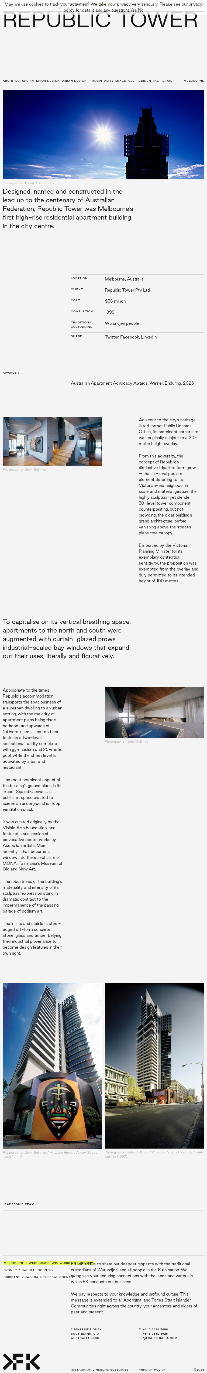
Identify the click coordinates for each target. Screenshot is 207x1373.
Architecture (16, 80)
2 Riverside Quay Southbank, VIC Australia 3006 (86, 1334)
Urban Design (74, 80)
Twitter (111, 337)
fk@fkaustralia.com (158, 1338)
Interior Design (45, 80)
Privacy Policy (152, 1369)
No (141, 10)
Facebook (129, 337)
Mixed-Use (125, 80)
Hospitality (102, 80)
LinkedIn (149, 337)
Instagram (81, 1369)
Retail (166, 80)
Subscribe (119, 1369)
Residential (148, 80)
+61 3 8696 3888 (155, 1329)
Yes (133, 10)
